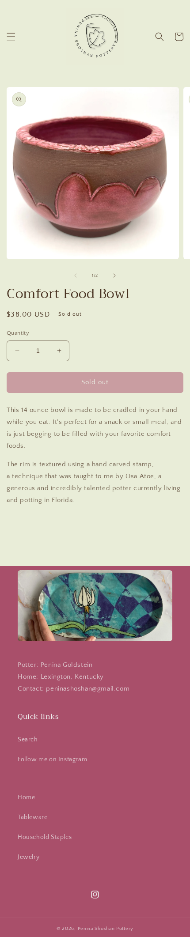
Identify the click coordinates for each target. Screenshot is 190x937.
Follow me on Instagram (52, 759)
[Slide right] (114, 275)
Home (26, 797)
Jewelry (28, 857)
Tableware (32, 817)
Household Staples (45, 837)
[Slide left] (75, 275)
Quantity (18, 333)
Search (28, 739)
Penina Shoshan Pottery (105, 928)
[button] (11, 36)
